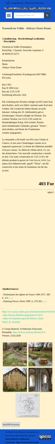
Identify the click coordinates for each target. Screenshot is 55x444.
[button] (15, 354)
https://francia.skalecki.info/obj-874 (29, 332)
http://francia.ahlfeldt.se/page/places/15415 (23, 315)
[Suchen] (47, 15)
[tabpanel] (27, 28)
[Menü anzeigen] (9, 15)
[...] (10, 298)
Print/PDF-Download (11, 424)
